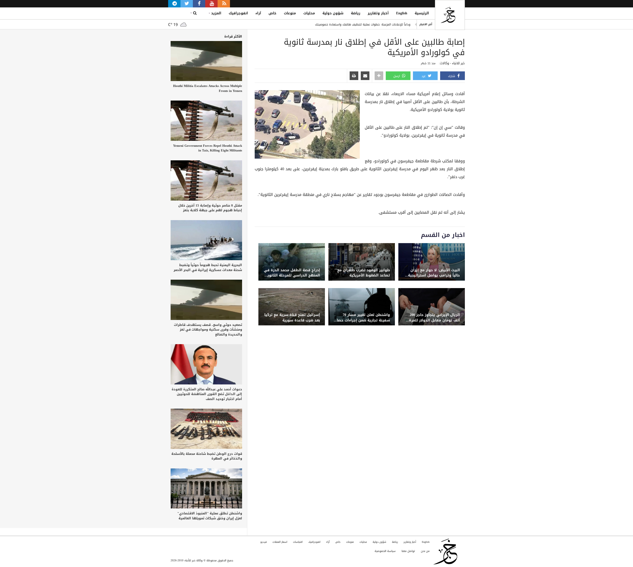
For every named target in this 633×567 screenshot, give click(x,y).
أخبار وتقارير (378, 13)
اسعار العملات (279, 542)
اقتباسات (298, 542)
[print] (354, 76)
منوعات (290, 13)
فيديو (263, 542)
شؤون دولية (332, 13)
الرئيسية (422, 13)
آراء (258, 13)
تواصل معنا (408, 551)
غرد (424, 76)
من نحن (425, 551)
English (401, 13)
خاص (272, 13)
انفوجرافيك (238, 13)
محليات (309, 13)
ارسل (397, 76)
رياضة (355, 13)
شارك (452, 76)
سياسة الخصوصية (385, 551)
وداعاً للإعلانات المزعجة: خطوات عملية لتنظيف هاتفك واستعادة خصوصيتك (362, 24)
